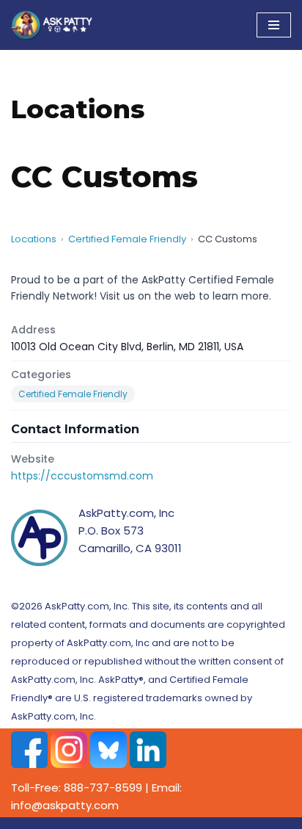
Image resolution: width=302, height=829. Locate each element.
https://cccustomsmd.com (82, 475)
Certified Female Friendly (127, 239)
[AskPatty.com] (55, 25)
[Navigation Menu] (274, 24)
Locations (33, 239)
